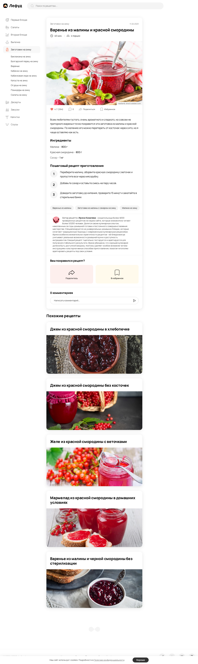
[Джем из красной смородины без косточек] (94, 410)
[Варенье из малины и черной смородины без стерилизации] (94, 588)
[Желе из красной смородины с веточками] (94, 467)
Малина (54, 146)
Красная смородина (61, 152)
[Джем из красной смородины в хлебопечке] (94, 354)
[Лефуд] (12, 6)
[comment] (134, 300)
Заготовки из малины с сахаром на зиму (96, 208)
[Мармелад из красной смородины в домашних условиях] (94, 527)
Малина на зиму (129, 208)
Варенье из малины (62, 208)
